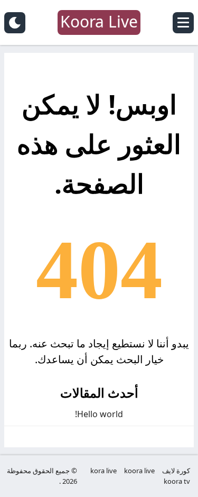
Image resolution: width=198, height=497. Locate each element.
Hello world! (99, 414)
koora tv (177, 481)
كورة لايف (176, 470)
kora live (103, 470)
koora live (139, 470)
